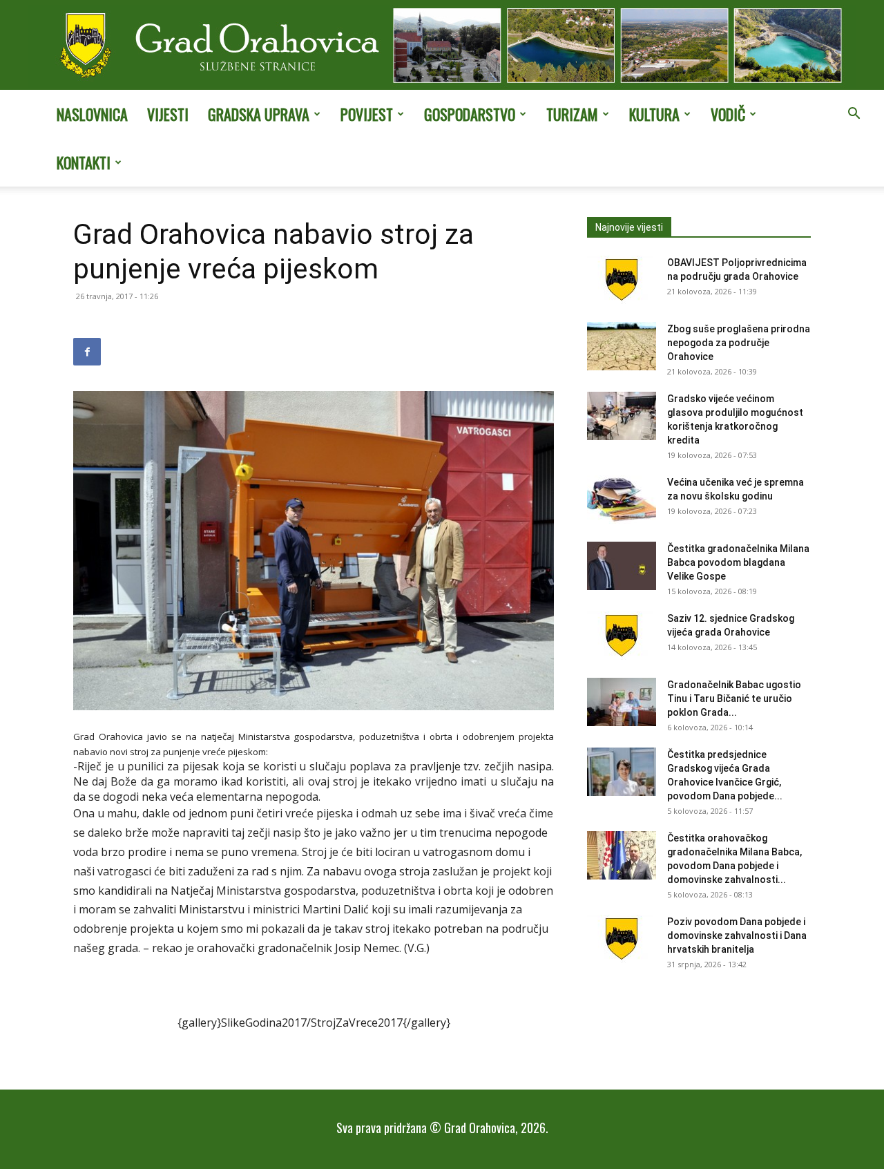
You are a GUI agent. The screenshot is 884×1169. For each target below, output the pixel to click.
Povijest (366, 114)
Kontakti (83, 162)
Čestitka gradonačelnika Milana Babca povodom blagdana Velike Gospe (738, 562)
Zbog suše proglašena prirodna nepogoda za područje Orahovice (738, 342)
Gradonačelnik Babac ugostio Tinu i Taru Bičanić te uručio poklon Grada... (734, 698)
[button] (853, 114)
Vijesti (168, 114)
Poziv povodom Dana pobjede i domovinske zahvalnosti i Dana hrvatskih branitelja (737, 935)
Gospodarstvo (469, 114)
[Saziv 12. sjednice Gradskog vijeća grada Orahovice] (621, 635)
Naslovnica (92, 114)
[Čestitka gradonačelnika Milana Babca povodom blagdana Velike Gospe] (621, 566)
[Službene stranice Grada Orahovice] (442, 46)
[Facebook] (87, 351)
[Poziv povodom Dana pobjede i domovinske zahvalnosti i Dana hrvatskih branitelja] (621, 939)
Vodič (728, 114)
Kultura (654, 114)
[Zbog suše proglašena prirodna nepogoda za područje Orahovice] (621, 346)
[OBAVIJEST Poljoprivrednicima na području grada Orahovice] (621, 280)
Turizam (572, 114)
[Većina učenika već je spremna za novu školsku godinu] (621, 499)
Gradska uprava (258, 114)
